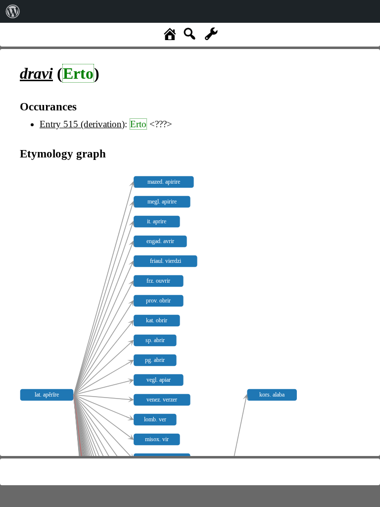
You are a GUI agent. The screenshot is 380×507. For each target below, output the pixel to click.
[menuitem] (13, 11)
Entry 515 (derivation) (82, 124)
